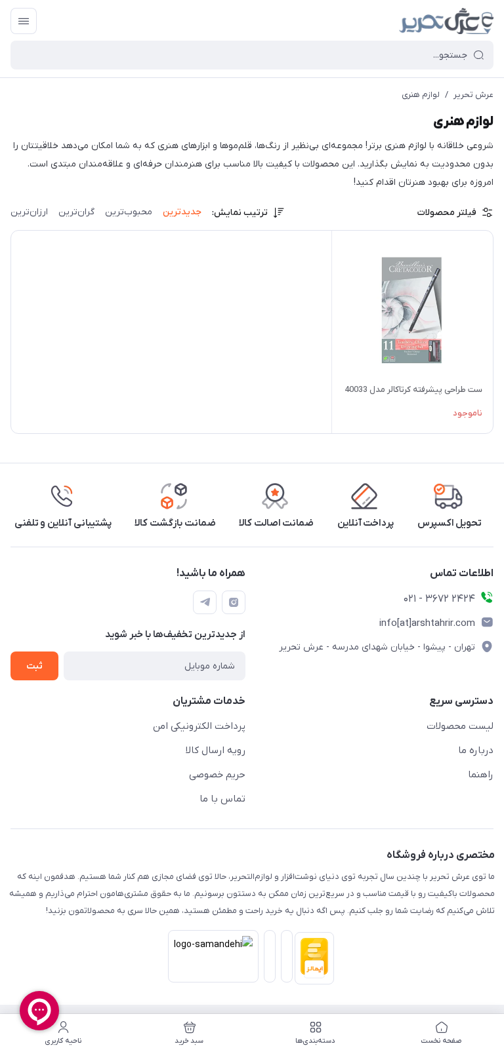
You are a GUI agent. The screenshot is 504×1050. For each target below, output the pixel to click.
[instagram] (233, 602)
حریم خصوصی (217, 774)
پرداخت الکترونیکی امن (199, 726)
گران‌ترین (76, 212)
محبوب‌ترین (128, 212)
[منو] (23, 21)
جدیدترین (182, 212)
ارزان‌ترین (29, 212)
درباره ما (476, 750)
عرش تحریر (473, 94)
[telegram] (205, 602)
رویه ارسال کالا (215, 750)
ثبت (34, 666)
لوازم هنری (421, 94)
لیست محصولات (460, 726)
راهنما (481, 774)
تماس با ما (222, 799)
